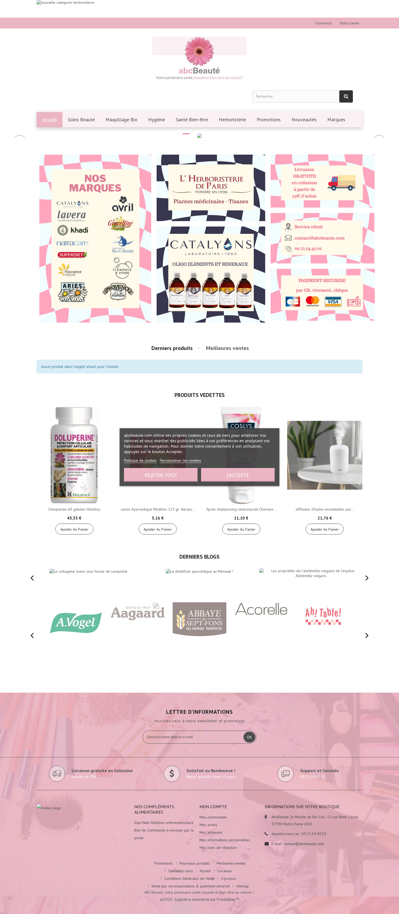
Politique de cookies (140, 460)
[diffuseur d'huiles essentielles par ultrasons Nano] (325, 455)
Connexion (323, 23)
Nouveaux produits (194, 863)
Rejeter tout (161, 475)
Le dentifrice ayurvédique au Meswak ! (187, 567)
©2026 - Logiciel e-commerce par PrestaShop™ (199, 899)
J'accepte (238, 475)
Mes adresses (210, 832)
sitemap (242, 886)
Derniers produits (172, 348)
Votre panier (350, 23)
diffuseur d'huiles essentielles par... (325, 509)
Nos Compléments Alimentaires (154, 809)
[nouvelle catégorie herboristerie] (199, 9)
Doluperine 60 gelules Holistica (74, 509)
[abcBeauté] (199, 59)
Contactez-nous (180, 870)
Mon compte (213, 806)
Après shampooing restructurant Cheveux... (241, 509)
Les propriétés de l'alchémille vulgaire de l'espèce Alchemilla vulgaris (309, 569)
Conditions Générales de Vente (189, 878)
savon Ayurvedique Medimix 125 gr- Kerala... (158, 509)
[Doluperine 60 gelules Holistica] (74, 455)
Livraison (224, 870)
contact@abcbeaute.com (304, 843)
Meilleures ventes (227, 348)
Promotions (163, 863)
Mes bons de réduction (218, 847)
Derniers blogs (199, 556)
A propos (228, 878)
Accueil (205, 870)
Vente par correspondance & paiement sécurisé (190, 886)
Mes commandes (213, 817)
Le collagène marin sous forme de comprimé (82, 567)
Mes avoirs (208, 824)
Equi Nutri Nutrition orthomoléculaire (164, 822)
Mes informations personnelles (224, 839)
